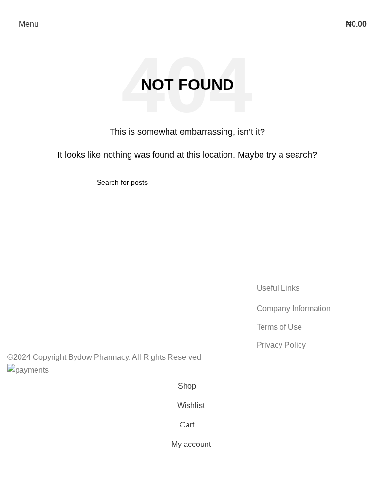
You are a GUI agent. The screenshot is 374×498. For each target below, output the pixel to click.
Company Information (294, 308)
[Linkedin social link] (199, 7)
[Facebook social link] (161, 7)
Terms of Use (279, 327)
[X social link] (174, 7)
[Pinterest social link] (187, 7)
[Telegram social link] (212, 7)
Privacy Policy (281, 345)
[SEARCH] (273, 182)
